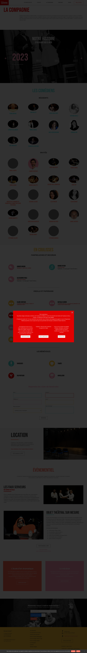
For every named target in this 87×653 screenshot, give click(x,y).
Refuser (78, 651)
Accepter (73, 651)
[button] (72, 312)
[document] (43, 326)
